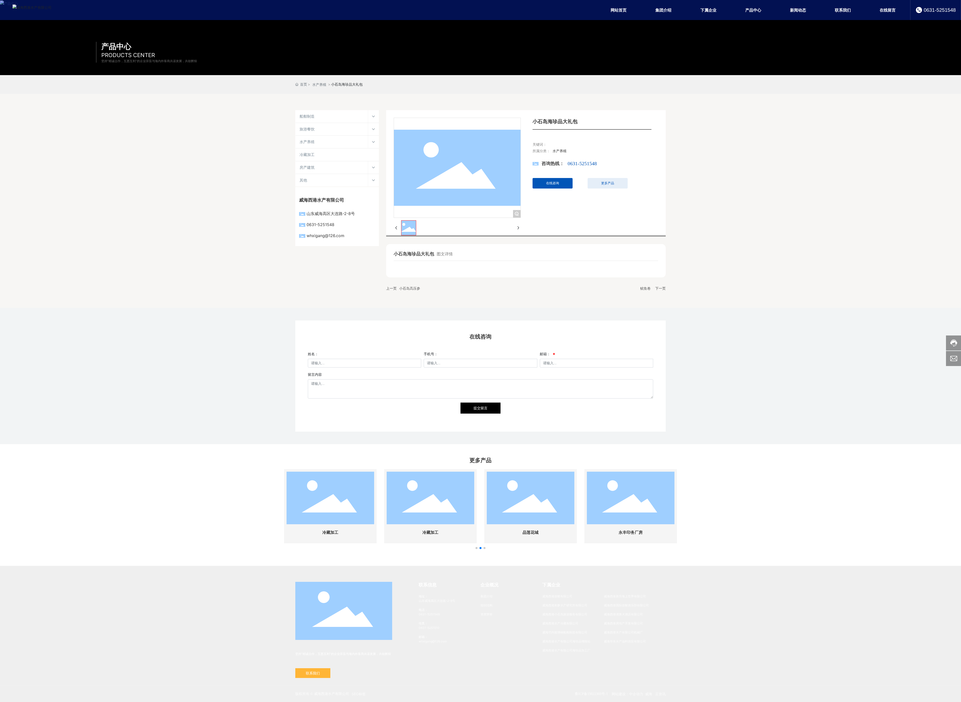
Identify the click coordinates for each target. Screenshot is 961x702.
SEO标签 (359, 694)
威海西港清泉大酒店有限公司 (623, 614)
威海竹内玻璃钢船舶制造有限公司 (564, 632)
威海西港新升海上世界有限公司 (625, 596)
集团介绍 (486, 596)
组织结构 (486, 605)
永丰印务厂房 (631, 532)
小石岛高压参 (409, 288)
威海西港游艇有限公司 (557, 596)
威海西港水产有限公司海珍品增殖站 (566, 641)
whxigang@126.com (325, 235)
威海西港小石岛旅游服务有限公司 (564, 614)
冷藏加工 (330, 532)
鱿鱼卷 (645, 288)
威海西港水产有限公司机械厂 (623, 632)
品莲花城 (531, 532)
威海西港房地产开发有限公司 (623, 623)
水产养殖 (319, 84)
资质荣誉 (486, 614)
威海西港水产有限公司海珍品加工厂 (566, 650)
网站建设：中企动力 (627, 694)
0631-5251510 (429, 628)
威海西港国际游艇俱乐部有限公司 (626, 605)
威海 (648, 694)
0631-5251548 (940, 10)
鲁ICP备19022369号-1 (591, 694)
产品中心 (116, 46)
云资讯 (660, 694)
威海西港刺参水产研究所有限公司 (564, 605)
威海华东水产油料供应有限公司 (625, 641)
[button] (476, 548)
